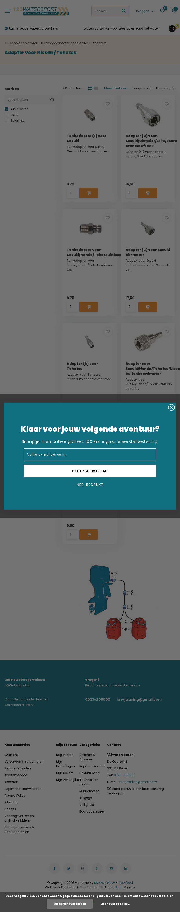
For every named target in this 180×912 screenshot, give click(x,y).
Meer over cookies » (115, 904)
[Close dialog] (171, 407)
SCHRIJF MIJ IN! (90, 470)
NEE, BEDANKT (90, 484)
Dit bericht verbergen (70, 904)
